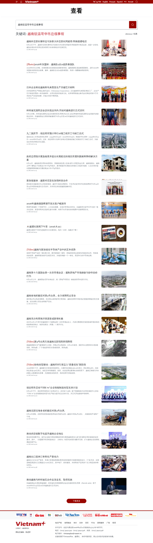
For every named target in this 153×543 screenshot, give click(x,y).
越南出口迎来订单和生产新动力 (43, 456)
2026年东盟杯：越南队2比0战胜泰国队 (54, 64)
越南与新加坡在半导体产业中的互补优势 (55, 249)
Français (112, 2)
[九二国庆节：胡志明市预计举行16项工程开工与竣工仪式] (113, 140)
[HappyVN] (130, 515)
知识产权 (58, 523)
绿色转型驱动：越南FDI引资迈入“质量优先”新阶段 (60, 364)
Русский (130, 2)
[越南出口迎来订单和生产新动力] (113, 463)
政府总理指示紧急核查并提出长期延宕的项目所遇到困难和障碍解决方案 (62, 158)
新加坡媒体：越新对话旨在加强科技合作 (47, 180)
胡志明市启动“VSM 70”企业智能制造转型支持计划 (52, 387)
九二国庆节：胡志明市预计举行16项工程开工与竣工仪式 (55, 133)
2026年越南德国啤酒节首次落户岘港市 (46, 203)
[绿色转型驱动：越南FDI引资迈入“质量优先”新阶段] (113, 371)
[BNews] (49, 515)
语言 (87, 523)
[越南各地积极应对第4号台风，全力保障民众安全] (113, 302)
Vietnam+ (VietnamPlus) (32, 1)
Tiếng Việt (97, 2)
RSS (75, 523)
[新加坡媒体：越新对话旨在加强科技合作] (113, 187)
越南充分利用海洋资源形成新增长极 (45, 318)
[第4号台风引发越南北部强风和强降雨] (113, 348)
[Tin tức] (39, 515)
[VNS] (72, 515)
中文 (125, 1)
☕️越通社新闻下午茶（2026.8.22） (45, 226)
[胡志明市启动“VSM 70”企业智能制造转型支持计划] (113, 394)
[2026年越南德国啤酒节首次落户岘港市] (113, 210)
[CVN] (87, 515)
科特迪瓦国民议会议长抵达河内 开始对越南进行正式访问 (55, 110)
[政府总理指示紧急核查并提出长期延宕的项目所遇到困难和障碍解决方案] (113, 163)
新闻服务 (100, 523)
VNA (93, 523)
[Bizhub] (58, 515)
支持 (81, 523)
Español (120, 2)
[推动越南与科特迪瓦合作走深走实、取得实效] (113, 486)
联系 (114, 523)
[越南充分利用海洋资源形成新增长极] (113, 325)
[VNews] (30, 515)
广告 (108, 523)
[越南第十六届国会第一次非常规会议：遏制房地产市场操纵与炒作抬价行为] (113, 279)
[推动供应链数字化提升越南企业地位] (113, 440)
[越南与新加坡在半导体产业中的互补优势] (113, 256)
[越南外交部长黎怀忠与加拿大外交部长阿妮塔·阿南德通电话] (113, 48)
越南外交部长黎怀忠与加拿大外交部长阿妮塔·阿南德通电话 (57, 41)
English (105, 2)
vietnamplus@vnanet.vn (72, 533)
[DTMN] (101, 515)
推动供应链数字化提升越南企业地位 (45, 433)
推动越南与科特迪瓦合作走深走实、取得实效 (49, 479)
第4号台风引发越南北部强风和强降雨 (53, 341)
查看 (76, 10)
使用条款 (67, 523)
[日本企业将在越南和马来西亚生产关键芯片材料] (113, 94)
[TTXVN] (21, 515)
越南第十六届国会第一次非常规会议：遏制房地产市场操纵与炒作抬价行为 (62, 274)
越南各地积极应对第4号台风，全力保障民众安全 (51, 295)
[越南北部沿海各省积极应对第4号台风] (113, 417)
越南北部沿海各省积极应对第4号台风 (45, 410)
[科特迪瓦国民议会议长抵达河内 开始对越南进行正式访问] (113, 117)
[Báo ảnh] (116, 515)
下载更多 (76, 501)
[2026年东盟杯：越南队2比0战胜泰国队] (113, 71)
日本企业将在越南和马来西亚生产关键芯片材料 (51, 87)
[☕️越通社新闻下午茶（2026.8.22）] (113, 233)
